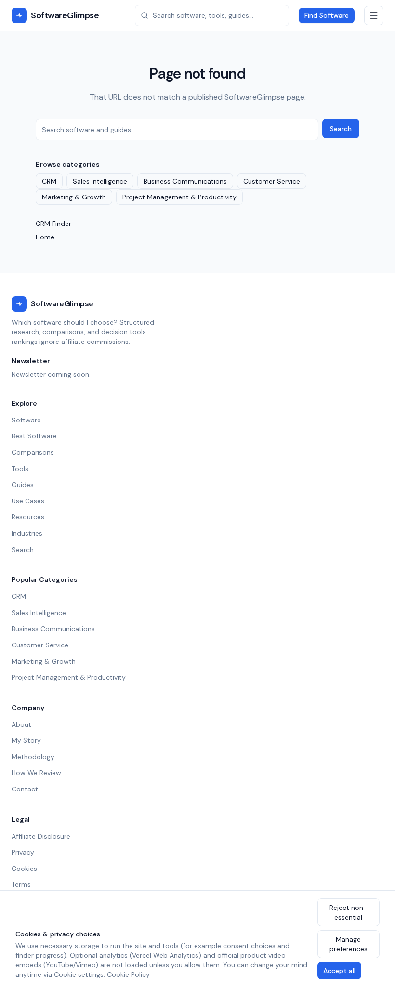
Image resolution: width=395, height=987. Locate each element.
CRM (49, 181)
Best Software (34, 436)
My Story (26, 740)
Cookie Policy (128, 974)
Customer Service (271, 181)
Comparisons (33, 452)
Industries (27, 533)
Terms (21, 884)
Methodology (33, 756)
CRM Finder (53, 223)
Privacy (23, 852)
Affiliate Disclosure (41, 836)
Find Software (326, 15)
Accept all (339, 970)
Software (26, 420)
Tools (20, 468)
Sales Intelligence (100, 181)
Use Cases (28, 501)
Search (341, 128)
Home (45, 237)
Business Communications (185, 181)
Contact (25, 789)
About (21, 724)
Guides (23, 484)
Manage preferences (348, 944)
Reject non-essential (348, 912)
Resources (28, 517)
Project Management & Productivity (179, 197)
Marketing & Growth (74, 197)
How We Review (36, 772)
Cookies (24, 868)
